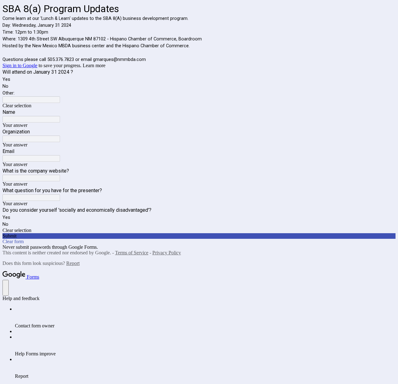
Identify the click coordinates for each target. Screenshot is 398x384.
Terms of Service (131, 252)
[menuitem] (205, 317)
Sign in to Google (19, 65)
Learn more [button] (94, 65)
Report (73, 263)
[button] (199, 106)
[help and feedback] (5, 288)
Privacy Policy (166, 252)
